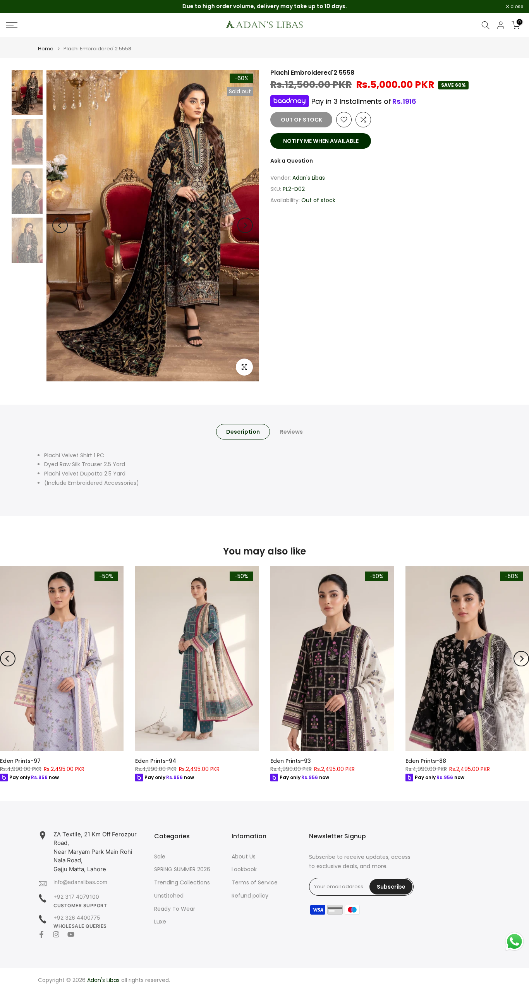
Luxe (160, 921)
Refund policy (250, 895)
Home (45, 48)
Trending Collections (182, 882)
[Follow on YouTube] (70, 934)
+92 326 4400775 (76, 917)
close (16, 6)
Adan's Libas (308, 178)
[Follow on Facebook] (41, 934)
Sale (159, 856)
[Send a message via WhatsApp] (514, 941)
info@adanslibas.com (80, 882)
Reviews (291, 431)
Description (243, 431)
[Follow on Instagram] (56, 934)
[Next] (245, 225)
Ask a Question (291, 161)
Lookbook (244, 869)
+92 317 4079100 (76, 896)
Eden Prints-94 (155, 761)
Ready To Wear (174, 909)
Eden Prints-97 (20, 761)
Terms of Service (255, 882)
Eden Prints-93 (290, 761)
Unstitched (169, 895)
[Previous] (60, 225)
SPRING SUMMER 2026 (182, 869)
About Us (244, 856)
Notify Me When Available (321, 141)
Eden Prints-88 (425, 761)
